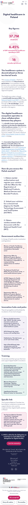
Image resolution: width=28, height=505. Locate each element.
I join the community (14, 443)
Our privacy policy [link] (14, 493)
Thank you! (14, 465)
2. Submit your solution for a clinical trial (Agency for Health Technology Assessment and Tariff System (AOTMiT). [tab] (13, 207)
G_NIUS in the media (14, 464)
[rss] (16, 469)
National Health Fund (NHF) (10, 100)
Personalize (21, 502)
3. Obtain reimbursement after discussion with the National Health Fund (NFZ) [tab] (12, 225)
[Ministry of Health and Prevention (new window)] (14, 481)
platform (4, 160)
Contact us (14, 462)
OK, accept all (14, 497)
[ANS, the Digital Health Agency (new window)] (14, 488)
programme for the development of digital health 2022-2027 (13, 149)
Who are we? (14, 458)
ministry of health (9, 79)
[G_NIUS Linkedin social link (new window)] (12, 469)
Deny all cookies (8, 502)
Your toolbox (14, 460)
